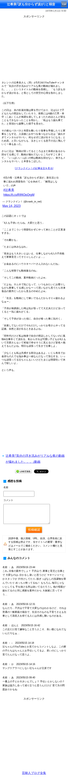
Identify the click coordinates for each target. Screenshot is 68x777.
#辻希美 (8, 189)
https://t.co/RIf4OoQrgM (18, 194)
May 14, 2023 (11, 205)
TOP (64, 4)
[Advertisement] (34, 417)
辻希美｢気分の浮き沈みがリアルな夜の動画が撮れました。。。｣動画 (35, 458)
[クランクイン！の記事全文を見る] (34, 168)
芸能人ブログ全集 (34, 773)
